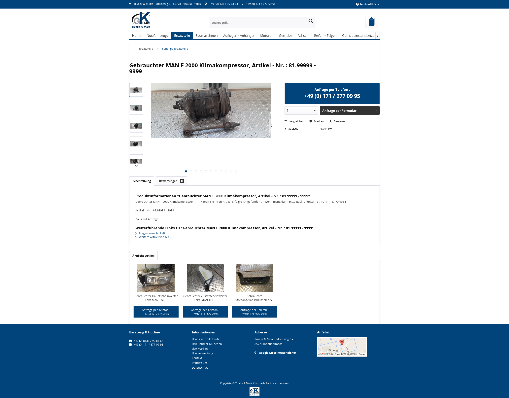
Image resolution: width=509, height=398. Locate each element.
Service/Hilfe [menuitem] (368, 4)
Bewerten (340, 121)
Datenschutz (200, 367)
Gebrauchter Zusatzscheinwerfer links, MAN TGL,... (205, 298)
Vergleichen (296, 121)
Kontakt (197, 358)
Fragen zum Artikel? (151, 233)
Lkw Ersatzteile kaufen (206, 339)
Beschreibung (141, 181)
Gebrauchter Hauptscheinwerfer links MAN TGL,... (156, 298)
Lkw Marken (200, 349)
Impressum (199, 363)
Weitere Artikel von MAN (155, 237)
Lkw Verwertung (202, 353)
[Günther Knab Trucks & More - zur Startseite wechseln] (141, 20)
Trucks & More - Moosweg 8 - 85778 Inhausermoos (167, 4)
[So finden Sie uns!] (348, 347)
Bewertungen (171, 181)
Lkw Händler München (207, 344)
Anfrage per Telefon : (156, 312)
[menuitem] (204, 4)
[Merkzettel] (371, 22)
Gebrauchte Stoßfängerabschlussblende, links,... (254, 298)
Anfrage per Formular (339, 110)
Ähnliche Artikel (143, 256)
